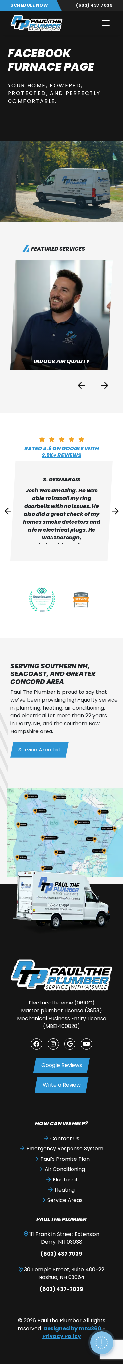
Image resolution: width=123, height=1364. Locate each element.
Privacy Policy (61, 1336)
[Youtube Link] (86, 1044)
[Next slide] (105, 385)
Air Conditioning (65, 1169)
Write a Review (62, 1085)
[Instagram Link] (53, 1044)
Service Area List (39, 749)
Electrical (65, 1179)
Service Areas (65, 1200)
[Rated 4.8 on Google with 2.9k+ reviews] (61, 439)
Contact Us (64, 1138)
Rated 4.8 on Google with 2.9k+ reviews (61, 451)
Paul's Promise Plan (65, 1159)
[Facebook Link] (36, 1044)
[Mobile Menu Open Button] (106, 23)
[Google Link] (70, 1044)
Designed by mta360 (72, 1328)
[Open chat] (101, 1342)
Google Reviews (61, 1065)
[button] (61, 315)
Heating (65, 1190)
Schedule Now (29, 5)
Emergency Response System (64, 1148)
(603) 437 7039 (94, 5)
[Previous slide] (81, 385)
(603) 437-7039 (61, 1289)
